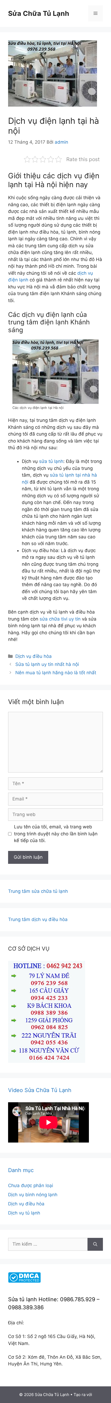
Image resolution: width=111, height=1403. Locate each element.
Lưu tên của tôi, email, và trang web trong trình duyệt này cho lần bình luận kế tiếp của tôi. (56, 833)
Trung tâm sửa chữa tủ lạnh (38, 891)
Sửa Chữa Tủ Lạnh (38, 13)
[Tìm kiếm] (95, 1244)
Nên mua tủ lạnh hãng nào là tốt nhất (55, 672)
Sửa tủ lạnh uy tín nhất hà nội (47, 664)
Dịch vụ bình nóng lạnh (32, 1194)
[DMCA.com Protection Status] (24, 1281)
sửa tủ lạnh (51, 461)
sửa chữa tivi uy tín (60, 619)
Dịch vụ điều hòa (33, 656)
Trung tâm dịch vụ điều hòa (38, 919)
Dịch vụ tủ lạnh (24, 1213)
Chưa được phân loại (30, 1185)
